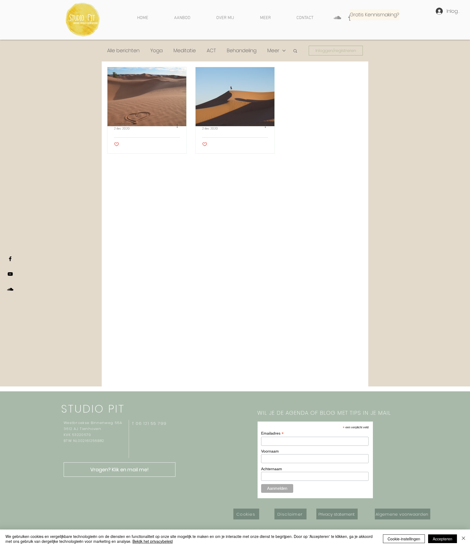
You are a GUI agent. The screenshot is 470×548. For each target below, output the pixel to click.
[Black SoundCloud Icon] (10, 289)
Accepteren (442, 538)
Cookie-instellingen (404, 538)
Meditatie (185, 50)
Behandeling (241, 50)
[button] (295, 51)
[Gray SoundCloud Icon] (337, 17)
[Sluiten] (463, 539)
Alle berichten (123, 50)
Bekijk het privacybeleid (152, 541)
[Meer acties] (179, 126)
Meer (273, 50)
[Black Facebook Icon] (10, 259)
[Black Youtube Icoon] (10, 274)
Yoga (156, 50)
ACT (211, 50)
